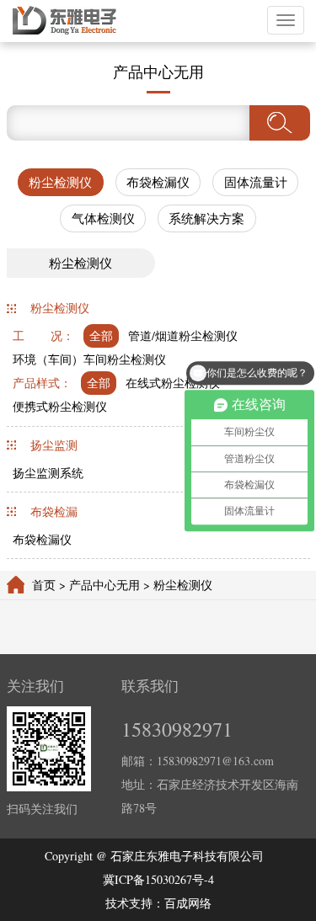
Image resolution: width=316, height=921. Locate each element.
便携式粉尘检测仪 (60, 406)
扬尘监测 (54, 445)
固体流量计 (255, 181)
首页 (44, 585)
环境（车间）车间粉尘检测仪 (89, 359)
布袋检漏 (54, 511)
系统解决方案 (206, 218)
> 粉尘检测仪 (176, 585)
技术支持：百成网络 (158, 903)
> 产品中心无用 (99, 585)
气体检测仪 (103, 218)
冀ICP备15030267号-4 (158, 879)
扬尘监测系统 (48, 473)
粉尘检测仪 (60, 181)
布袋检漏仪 (158, 181)
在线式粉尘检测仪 (173, 383)
